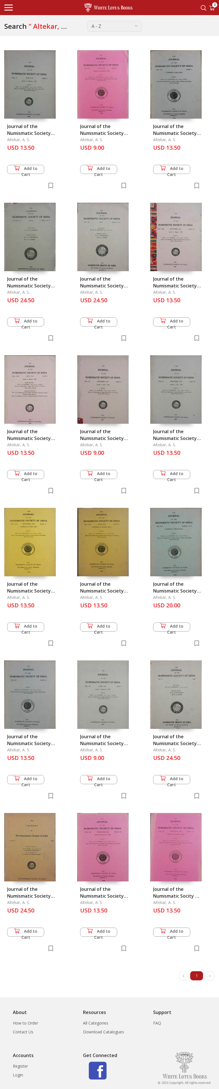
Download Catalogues (103, 1032)
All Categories (95, 1023)
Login (18, 1075)
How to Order (25, 1023)
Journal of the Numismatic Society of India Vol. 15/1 (175, 133)
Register (20, 1066)
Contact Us (23, 1032)
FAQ (157, 1023)
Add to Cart (29, 170)
